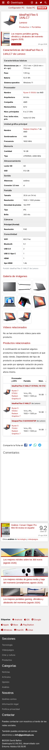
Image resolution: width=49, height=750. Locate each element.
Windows (8, 630)
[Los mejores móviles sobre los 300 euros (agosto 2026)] (24, 552)
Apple (6, 624)
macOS (20, 630)
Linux (30, 630)
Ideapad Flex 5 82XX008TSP (24, 421)
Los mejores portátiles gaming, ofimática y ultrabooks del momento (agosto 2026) (27, 37)
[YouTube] (36, 2)
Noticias (6, 672)
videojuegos (33, 539)
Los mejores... (16, 44)
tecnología (21, 539)
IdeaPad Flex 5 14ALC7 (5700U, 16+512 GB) (30, 386)
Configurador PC (16, 7)
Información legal (10, 704)
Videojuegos (8, 650)
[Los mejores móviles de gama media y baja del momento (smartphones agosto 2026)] (24, 572)
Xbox (15, 624)
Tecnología (7, 645)
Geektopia (16, 2)
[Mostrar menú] (3, 2)
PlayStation (28, 624)
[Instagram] (32, 2)
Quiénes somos (9, 699)
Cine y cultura (8, 655)
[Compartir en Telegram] (40, 445)
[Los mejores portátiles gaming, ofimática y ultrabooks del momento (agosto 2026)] (5, 39)
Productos (24, 27)
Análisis (5, 687)
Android (18, 619)
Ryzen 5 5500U (29, 92)
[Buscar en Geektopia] (45, 2)
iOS (28, 619)
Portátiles (36, 27)
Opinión (5, 682)
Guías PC (31, 7)
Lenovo (23, 22)
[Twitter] (41, 2)
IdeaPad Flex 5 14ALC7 (28, 16)
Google (37, 619)
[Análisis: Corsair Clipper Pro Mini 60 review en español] (5, 530)
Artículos (6, 677)
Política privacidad (11, 709)
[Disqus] (24, 488)
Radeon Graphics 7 (31, 129)
